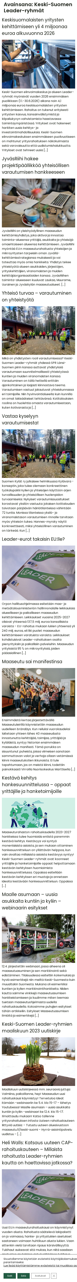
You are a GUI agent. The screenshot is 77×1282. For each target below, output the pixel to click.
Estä (23, 1275)
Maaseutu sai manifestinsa (32, 662)
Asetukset (40, 1275)
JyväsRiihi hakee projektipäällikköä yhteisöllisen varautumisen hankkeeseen (35, 165)
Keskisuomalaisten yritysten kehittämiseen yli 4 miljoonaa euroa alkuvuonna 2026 (34, 26)
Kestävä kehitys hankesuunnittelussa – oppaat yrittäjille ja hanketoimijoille (36, 784)
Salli (9, 1275)
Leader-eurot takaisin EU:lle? (33, 539)
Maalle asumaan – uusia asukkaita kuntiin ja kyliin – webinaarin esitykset (31, 901)
